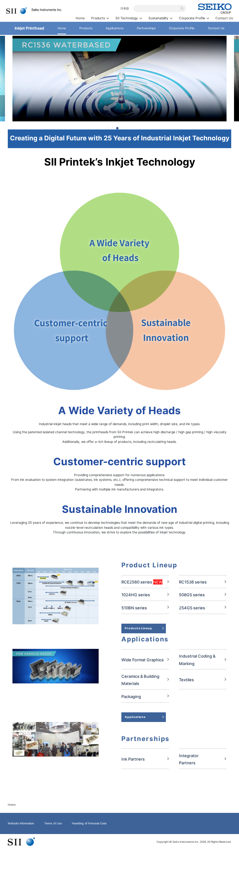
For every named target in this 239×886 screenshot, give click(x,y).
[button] (108, 128)
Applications (135, 717)
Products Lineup (138, 628)
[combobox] (158, 8)
